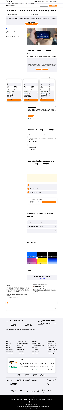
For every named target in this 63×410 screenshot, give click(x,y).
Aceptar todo (50, 403)
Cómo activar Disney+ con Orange (11, 32)
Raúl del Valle (36, 14)
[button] (14, 81)
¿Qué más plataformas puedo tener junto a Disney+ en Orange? (14, 34)
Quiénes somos (13, 399)
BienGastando (43, 399)
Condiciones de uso (25, 399)
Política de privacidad (32, 399)
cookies (51, 394)
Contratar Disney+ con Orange (11, 31)
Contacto (18, 399)
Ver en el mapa (40, 324)
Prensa (21, 399)
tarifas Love (51, 53)
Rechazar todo (58, 403)
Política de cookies (38, 399)
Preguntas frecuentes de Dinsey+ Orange (12, 36)
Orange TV (55, 56)
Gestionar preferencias (54, 405)
